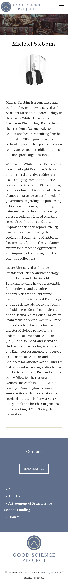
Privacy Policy (49, 572)
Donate (14, 517)
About (13, 489)
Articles (14, 496)
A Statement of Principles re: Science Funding (28, 507)
